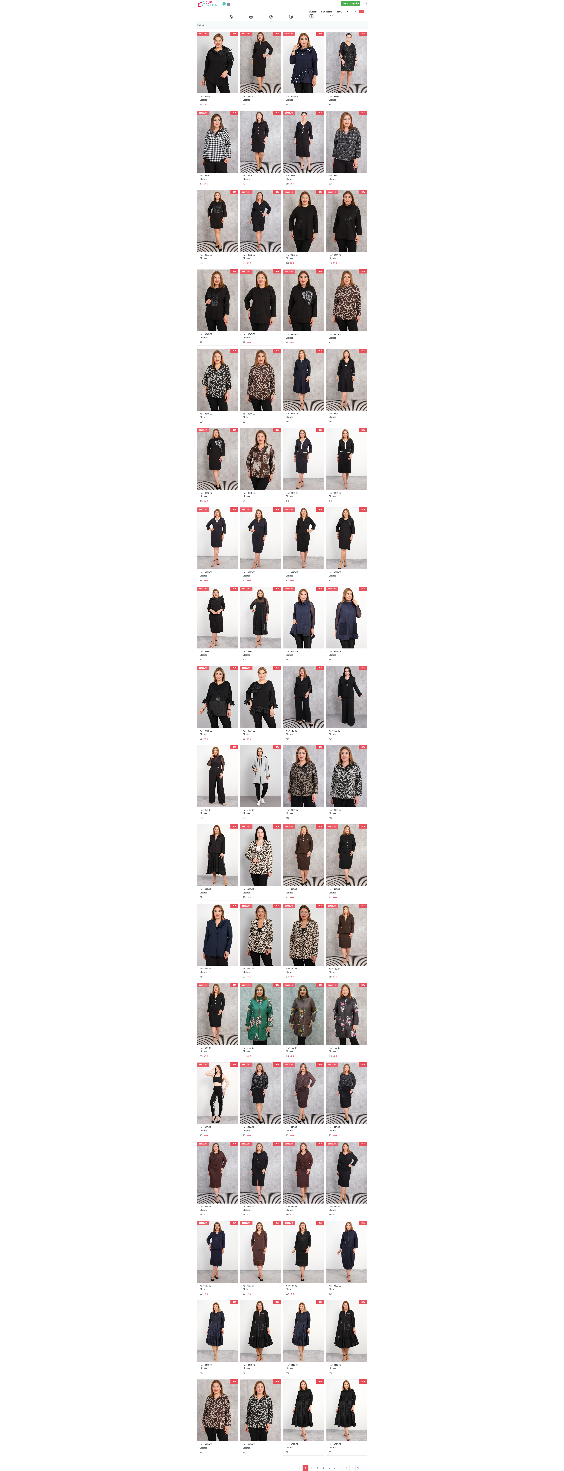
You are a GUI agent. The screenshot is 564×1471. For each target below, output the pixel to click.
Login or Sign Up (351, 3)
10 (358, 1468)
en (366, 3)
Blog (339, 11)
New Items (326, 11)
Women (313, 11)
